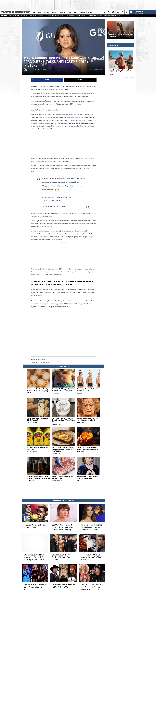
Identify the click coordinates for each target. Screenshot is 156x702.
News (39, 12)
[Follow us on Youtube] (117, 12)
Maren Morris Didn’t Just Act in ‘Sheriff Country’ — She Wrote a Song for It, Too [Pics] (92, 527)
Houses (82, 12)
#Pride (65, 197)
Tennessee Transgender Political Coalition (74, 123)
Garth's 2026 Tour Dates (95, 16)
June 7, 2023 (61, 206)
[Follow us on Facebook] (122, 12)
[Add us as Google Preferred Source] (108, 12)
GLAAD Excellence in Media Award (50, 275)
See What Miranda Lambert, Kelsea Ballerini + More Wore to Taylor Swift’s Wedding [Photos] (62, 527)
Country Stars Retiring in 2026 (54, 16)
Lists (75, 12)
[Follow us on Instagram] (113, 12)
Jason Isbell (43, 301)
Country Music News (44, 362)
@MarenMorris (71, 178)
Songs (90, 12)
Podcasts (62, 12)
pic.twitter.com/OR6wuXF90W (51, 201)
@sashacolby (73, 182)
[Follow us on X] (126, 12)
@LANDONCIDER (63, 182)
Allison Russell (73, 301)
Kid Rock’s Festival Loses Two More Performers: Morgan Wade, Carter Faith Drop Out (92, 587)
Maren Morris (35, 86)
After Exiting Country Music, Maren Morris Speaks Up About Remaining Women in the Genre (35, 557)
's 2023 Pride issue (59, 86)
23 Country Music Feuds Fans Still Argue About (35, 526)
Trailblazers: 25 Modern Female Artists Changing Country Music (35, 587)
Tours (54, 12)
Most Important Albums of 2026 (18, 16)
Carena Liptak (31, 69)
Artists (46, 12)
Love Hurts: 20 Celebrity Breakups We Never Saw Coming (61, 557)
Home (33, 12)
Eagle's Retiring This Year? (112, 16)
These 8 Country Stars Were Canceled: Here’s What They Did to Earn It (91, 557)
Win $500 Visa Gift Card (36, 16)
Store (69, 12)
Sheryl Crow (62, 301)
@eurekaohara (52, 182)
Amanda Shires (53, 301)
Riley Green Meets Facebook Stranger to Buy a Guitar (125, 35)
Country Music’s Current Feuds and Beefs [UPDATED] (63, 586)
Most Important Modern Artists (75, 16)
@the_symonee (46, 186)
